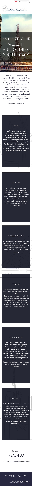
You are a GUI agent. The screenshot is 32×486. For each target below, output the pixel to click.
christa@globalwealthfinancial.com (16, 461)
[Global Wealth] (14, 10)
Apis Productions (24, 483)
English (19, 1)
